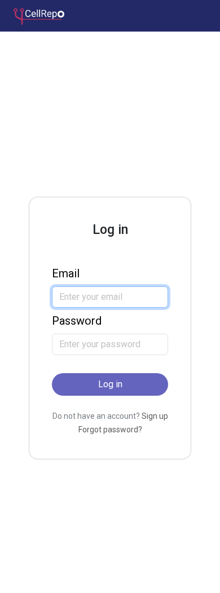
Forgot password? (110, 429)
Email (66, 273)
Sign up (155, 416)
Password (77, 321)
